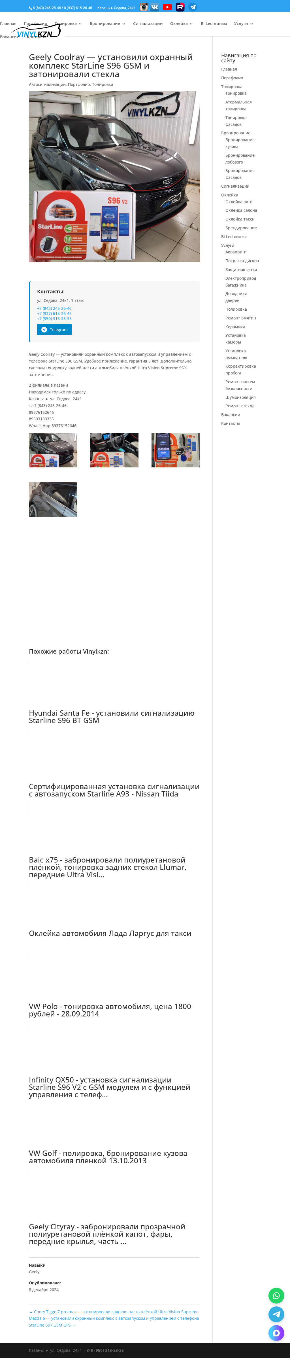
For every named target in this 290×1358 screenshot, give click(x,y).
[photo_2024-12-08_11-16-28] (114, 451)
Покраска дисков (242, 260)
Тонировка (66, 24)
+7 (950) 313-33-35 (54, 318)
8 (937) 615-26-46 (78, 7)
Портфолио (35, 24)
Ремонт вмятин (240, 318)
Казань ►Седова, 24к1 (116, 7)
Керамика (235, 326)
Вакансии (10, 37)
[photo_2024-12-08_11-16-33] (176, 451)
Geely (34, 1271)
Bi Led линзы (214, 24)
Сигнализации (148, 24)
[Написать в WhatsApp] (276, 1296)
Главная (8, 24)
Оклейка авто (238, 201)
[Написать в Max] (276, 1333)
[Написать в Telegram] (276, 1314)
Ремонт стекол (239, 405)
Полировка (236, 309)
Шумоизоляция (240, 397)
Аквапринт (236, 252)
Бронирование (105, 24)
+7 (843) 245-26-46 (54, 308)
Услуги (241, 24)
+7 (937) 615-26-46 (54, 313)
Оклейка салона (241, 210)
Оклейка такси (240, 219)
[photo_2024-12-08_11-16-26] (53, 451)
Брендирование (241, 227)
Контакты (36, 37)
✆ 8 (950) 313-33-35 (105, 1350)
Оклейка (179, 24)
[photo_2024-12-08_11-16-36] (53, 500)
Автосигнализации (47, 84)
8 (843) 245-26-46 (47, 7)
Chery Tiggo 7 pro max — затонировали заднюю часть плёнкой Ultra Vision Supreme (114, 1311)
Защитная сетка (241, 269)
